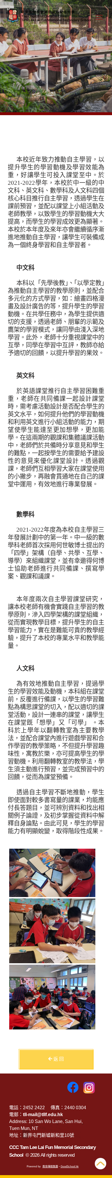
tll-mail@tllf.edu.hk (43, 1114)
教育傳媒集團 (50, 1166)
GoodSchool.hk (70, 1166)
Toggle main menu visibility (99, 17)
